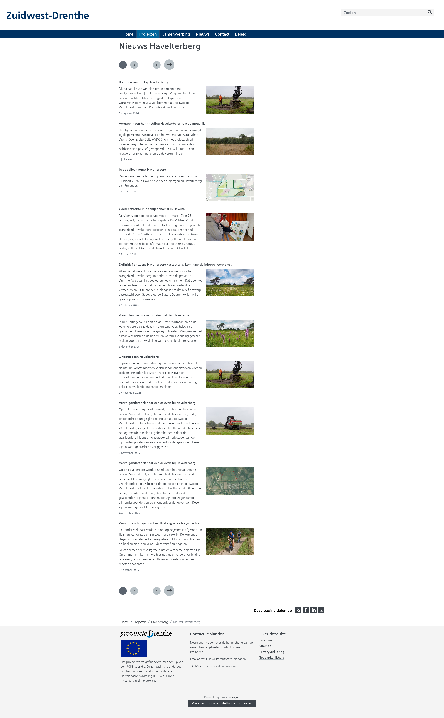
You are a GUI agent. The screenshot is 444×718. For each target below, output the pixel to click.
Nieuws (202, 34)
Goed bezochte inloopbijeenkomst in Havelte (152, 209)
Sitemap (265, 646)
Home (128, 34)
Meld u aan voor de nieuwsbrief (216, 666)
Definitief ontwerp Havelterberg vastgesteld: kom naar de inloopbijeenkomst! (176, 264)
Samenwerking (176, 34)
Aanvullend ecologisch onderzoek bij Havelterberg (156, 315)
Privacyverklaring (271, 652)
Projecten (148, 34)
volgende (169, 64)
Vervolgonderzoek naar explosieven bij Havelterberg (157, 403)
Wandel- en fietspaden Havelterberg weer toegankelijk (159, 523)
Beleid (240, 34)
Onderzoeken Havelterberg (139, 357)
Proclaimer (267, 640)
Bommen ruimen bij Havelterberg (143, 82)
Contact (222, 34)
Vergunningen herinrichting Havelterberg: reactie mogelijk (162, 123)
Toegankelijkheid (271, 658)
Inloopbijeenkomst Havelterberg (142, 170)
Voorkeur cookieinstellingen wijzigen (222, 703)
